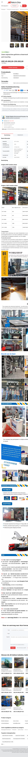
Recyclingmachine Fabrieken (19, 738)
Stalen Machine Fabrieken (7, 735)
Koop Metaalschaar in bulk (7, 741)
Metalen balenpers (5, 721)
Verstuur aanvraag (12, 67)
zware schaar (16, 721)
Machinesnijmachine (6, 738)
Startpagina (3, 9)
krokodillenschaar (16, 723)
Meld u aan (4, 129)
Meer (2, 744)
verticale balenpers (5, 723)
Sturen (12, 648)
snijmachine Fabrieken (19, 735)
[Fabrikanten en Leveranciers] (14, 2)
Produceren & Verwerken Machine (13, 9)
